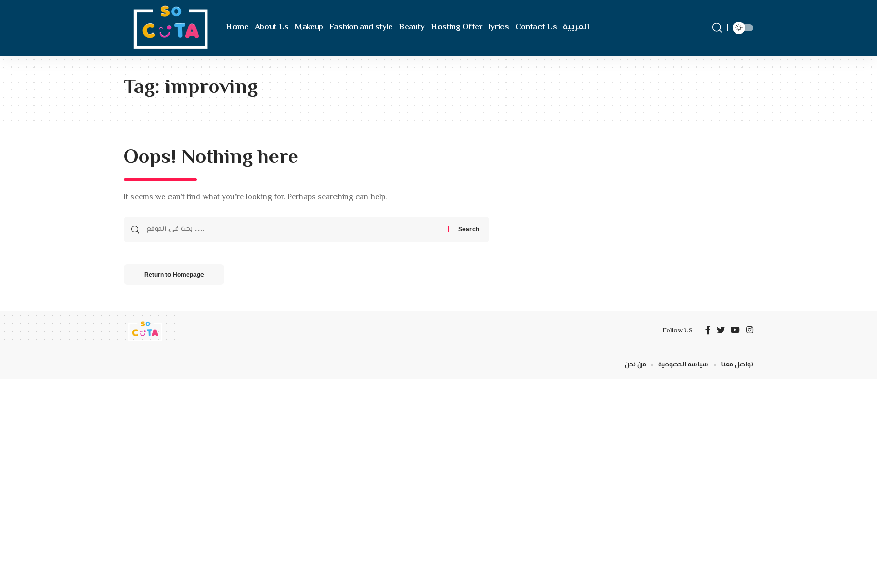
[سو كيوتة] (168, 28)
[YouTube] (735, 331)
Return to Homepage (174, 274)
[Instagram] (749, 331)
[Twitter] (721, 331)
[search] (717, 28)
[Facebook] (708, 331)
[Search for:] (293, 229)
